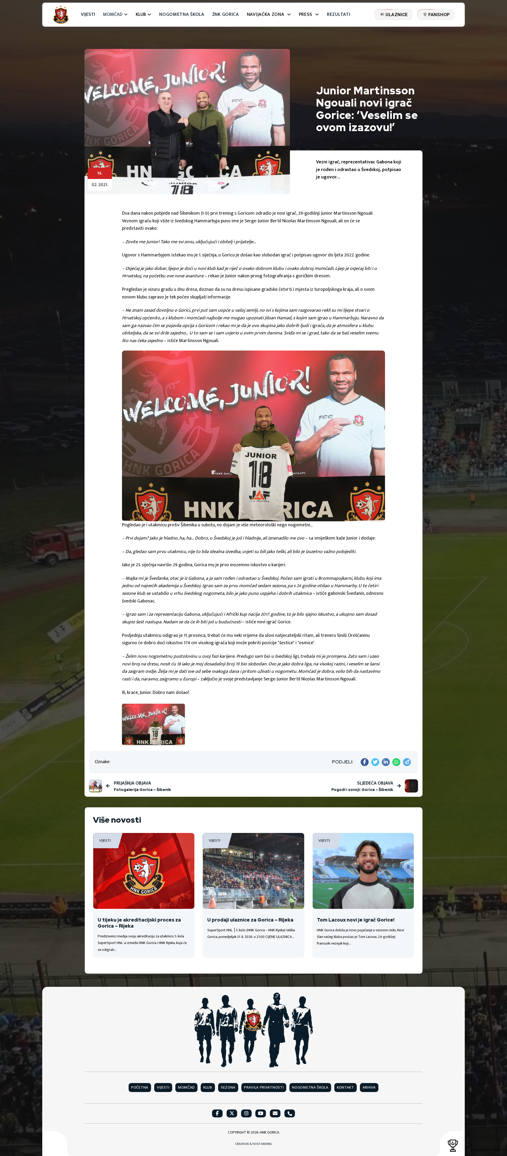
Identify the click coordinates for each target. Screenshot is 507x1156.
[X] (375, 762)
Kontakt (345, 1087)
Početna (139, 1087)
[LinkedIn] (386, 762)
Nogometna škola (181, 15)
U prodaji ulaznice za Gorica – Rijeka (250, 920)
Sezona (228, 1087)
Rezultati (338, 15)
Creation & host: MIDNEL (253, 1143)
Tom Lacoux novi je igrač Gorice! (356, 920)
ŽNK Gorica (225, 15)
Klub (207, 1087)
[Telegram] (407, 762)
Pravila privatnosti (264, 1087)
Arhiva (369, 1087)
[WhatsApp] (396, 762)
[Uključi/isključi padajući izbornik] (126, 14)
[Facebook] (365, 762)
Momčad (113, 15)
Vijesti (88, 15)
